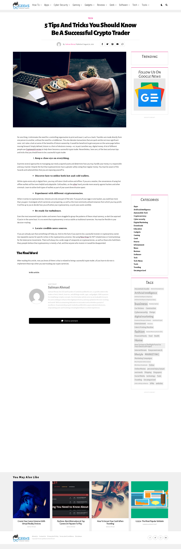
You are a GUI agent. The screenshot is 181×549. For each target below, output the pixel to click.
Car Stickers (139, 308)
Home (139, 340)
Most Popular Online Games (143, 361)
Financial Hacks (141, 336)
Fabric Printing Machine (144, 327)
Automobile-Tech (141, 213)
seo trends (139, 372)
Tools (144, 4)
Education (138, 229)
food (150, 336)
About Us (35, 536)
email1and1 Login (157, 320)
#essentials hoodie (142, 289)
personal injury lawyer (156, 369)
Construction (151, 308)
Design (152, 312)
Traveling (138, 380)
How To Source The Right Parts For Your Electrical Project (148, 346)
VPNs (152, 383)
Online (151, 365)
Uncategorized (140, 270)
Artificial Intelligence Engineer (143, 296)
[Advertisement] (149, 155)
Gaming (76, 4)
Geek (112, 4)
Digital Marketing (141, 222)
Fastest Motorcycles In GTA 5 (154, 331)
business (141, 304)
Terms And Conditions (67, 536)
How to (36, 4)
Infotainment (139, 245)
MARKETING (152, 354)
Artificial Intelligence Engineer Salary (145, 299)
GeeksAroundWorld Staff (149, 524)
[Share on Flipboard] (112, 44)
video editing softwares (141, 383)
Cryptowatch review (33, 149)
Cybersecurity (141, 312)
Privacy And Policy (52, 536)
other (75, 184)
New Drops (84, 237)
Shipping (148, 372)
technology (151, 376)
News (136, 248)
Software (123, 4)
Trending (137, 267)
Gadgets (88, 4)
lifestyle (139, 354)
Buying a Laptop (153, 303)
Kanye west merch (155, 350)
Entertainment (140, 324)
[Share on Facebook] (102, 44)
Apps (46, 4)
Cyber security (61, 4)
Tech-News (138, 261)
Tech (134, 4)
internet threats (141, 350)
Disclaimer (78, 536)
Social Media (140, 376)
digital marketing (144, 316)
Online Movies (140, 369)
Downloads (138, 226)
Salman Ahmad (70, 44)
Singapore (157, 372)
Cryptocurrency (140, 216)
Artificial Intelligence (142, 210)
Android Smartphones (157, 288)
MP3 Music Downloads (141, 365)
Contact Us (42, 536)
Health (156, 336)
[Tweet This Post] (107, 44)
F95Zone (150, 323)
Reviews (101, 4)
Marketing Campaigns (143, 358)
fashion (140, 331)
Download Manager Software (143, 320)
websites (159, 383)
